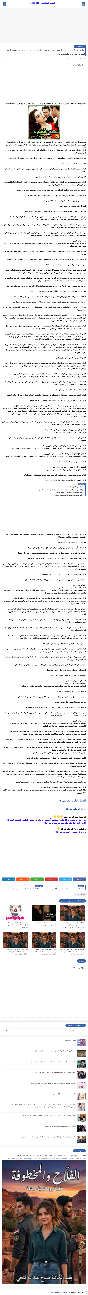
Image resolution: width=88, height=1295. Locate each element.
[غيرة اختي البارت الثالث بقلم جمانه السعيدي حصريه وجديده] (44, 913)
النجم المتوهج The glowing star (38, 2)
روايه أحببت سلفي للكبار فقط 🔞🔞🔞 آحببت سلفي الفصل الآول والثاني (55, 1072)
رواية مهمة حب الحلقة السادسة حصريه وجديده (68, 492)
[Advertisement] (44, 26)
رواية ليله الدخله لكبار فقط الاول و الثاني (64, 1094)
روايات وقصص (80, 46)
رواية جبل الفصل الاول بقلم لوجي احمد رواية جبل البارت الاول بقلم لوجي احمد (53, 1083)
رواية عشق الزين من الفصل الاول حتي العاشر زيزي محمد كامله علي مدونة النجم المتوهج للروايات (48, 1137)
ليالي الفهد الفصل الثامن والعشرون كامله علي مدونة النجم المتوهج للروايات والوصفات (51, 1062)
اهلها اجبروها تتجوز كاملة (75, 487)
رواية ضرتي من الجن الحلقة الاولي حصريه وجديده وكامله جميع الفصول (60, 490)
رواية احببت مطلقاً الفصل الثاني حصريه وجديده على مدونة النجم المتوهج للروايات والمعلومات (49, 1115)
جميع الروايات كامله (70, 1040)
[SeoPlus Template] (86, 1292)
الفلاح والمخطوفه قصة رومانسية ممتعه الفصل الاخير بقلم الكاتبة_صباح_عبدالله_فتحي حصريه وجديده (50, 1155)
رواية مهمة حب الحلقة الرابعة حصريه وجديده (69, 495)
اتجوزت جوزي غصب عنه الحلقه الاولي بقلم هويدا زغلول (60, 1126)
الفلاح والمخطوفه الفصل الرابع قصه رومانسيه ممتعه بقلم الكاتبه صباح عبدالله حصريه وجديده (45, 951)
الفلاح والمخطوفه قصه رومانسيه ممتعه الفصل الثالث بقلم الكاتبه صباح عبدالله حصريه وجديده (16, 951)
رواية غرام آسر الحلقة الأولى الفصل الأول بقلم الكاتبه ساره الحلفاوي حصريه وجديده (16, 924)
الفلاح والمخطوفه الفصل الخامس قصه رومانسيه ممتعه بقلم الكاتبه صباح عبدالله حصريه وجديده (72, 951)
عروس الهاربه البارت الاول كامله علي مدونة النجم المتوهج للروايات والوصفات (54, 1051)
